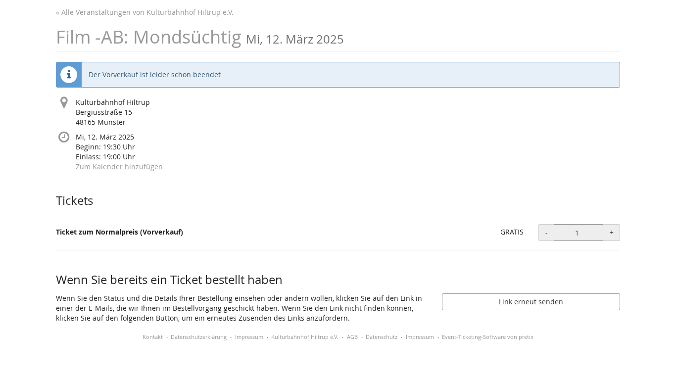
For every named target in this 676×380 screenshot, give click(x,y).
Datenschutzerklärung (199, 336)
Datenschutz (381, 336)
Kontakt (153, 336)
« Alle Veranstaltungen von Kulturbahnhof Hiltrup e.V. (145, 12)
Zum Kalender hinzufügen (119, 166)
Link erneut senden (531, 301)
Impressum (249, 336)
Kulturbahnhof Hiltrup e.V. (304, 336)
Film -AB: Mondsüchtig (200, 37)
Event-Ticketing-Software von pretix (487, 336)
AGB (352, 336)
